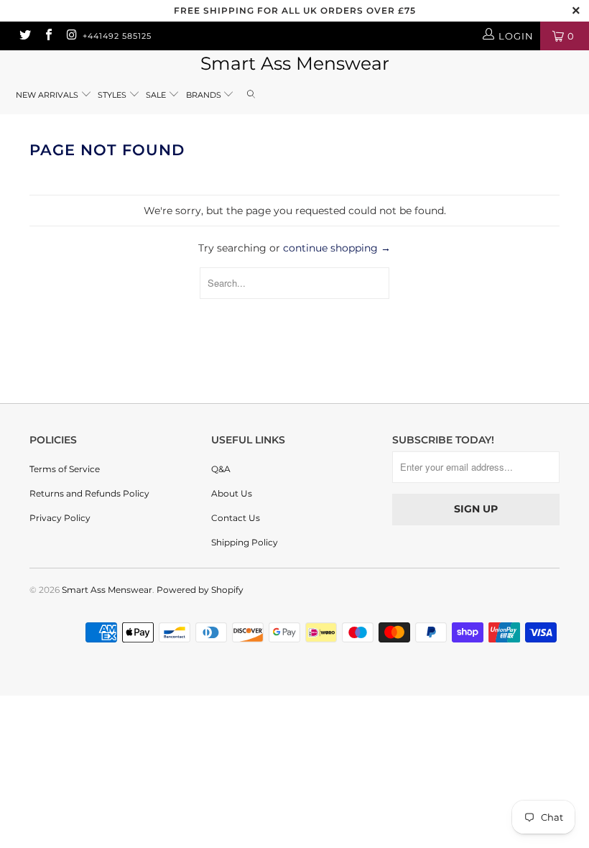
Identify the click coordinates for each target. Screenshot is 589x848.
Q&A (221, 469)
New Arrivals (47, 95)
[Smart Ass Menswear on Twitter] (24, 36)
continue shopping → (337, 247)
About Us (231, 493)
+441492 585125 (117, 36)
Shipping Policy (244, 542)
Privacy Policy (60, 517)
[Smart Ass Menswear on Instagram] (71, 36)
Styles (112, 95)
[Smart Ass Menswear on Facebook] (47, 36)
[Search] (251, 95)
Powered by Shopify (200, 589)
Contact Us (235, 517)
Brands (204, 95)
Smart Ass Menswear (294, 63)
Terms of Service (64, 469)
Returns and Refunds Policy (89, 493)
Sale (157, 95)
